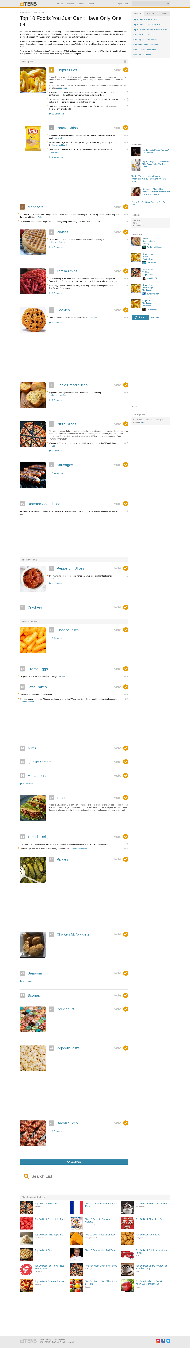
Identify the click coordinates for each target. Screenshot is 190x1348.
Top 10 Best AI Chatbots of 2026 (146, 24)
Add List (80, 4)
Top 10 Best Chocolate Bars (150, 1219)
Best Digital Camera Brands (145, 39)
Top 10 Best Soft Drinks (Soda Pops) (151, 1251)
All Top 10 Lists (25, 12)
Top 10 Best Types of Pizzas (49, 1281)
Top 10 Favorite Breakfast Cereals (98, 1220)
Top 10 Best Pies (43, 1250)
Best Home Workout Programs (146, 45)
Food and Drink (39, 12)
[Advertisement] (74, 183)
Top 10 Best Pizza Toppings (49, 1234)
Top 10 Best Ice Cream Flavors (152, 1203)
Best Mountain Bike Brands (144, 50)
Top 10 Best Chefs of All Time (100, 1250)
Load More (74, 1162)
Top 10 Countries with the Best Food (101, 1204)
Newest (70, 4)
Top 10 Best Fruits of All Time (50, 1219)
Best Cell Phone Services (144, 34)
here (143, 422)
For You (91, 4)
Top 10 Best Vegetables (148, 1234)
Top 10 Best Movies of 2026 (145, 19)
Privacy (48, 1339)
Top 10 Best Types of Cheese (100, 1234)
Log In (119, 4)
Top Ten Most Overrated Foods (101, 1265)
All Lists (60, 4)
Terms (42, 1339)
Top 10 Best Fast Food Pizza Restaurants (49, 1267)
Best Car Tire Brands (142, 55)
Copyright (56, 1339)
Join (126, 4)
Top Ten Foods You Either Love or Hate (101, 1282)
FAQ (63, 1339)
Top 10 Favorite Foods (46, 1203)
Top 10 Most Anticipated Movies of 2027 (150, 29)
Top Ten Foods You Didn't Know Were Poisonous (149, 1282)
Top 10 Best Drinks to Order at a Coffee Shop (151, 1267)
